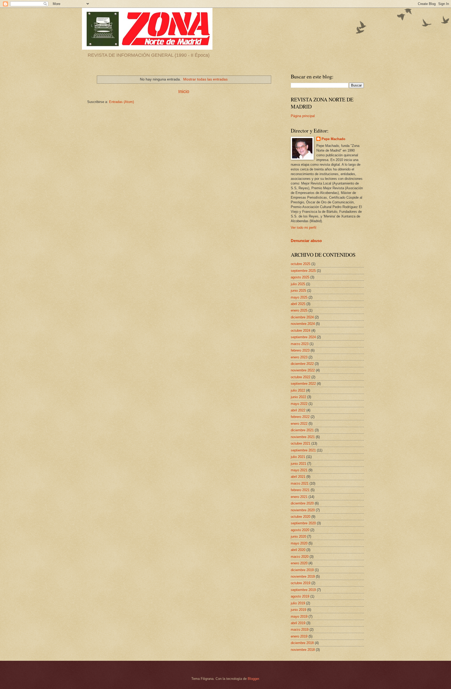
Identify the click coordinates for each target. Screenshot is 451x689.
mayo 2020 (299, 543)
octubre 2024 (300, 330)
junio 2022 (298, 397)
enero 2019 (299, 636)
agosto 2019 (300, 596)
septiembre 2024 (303, 337)
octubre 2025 (300, 264)
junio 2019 (298, 610)
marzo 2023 (299, 344)
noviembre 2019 (303, 576)
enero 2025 (299, 310)
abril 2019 (298, 623)
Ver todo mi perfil (303, 227)
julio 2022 (298, 390)
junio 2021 (298, 464)
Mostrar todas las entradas (205, 79)
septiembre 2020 (303, 523)
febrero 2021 (300, 490)
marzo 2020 (299, 557)
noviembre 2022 (303, 370)
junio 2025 (298, 290)
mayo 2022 (299, 404)
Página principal (303, 116)
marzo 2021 (299, 483)
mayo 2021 (299, 470)
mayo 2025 (299, 297)
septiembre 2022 (303, 384)
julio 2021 (298, 457)
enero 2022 (299, 424)
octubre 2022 (300, 377)
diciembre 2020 (302, 503)
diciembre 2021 (302, 430)
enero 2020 (299, 563)
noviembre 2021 (303, 437)
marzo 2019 (299, 629)
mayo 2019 (299, 616)
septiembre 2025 (303, 271)
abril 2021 (298, 477)
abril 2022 (298, 410)
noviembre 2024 (303, 324)
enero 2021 (299, 497)
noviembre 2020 (303, 510)
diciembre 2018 (302, 643)
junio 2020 (298, 536)
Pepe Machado (333, 139)
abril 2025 (298, 304)
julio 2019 (298, 603)
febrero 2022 (300, 417)
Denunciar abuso (306, 240)
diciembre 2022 (302, 364)
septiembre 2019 (303, 590)
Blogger (253, 679)
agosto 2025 (300, 277)
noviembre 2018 (303, 650)
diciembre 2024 (302, 317)
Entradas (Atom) (121, 102)
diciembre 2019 (302, 570)
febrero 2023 (300, 350)
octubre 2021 (300, 443)
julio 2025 (298, 284)
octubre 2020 (300, 517)
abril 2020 (298, 550)
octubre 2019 (300, 583)
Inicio (183, 91)
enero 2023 (299, 357)
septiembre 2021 (303, 450)
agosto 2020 (300, 530)
